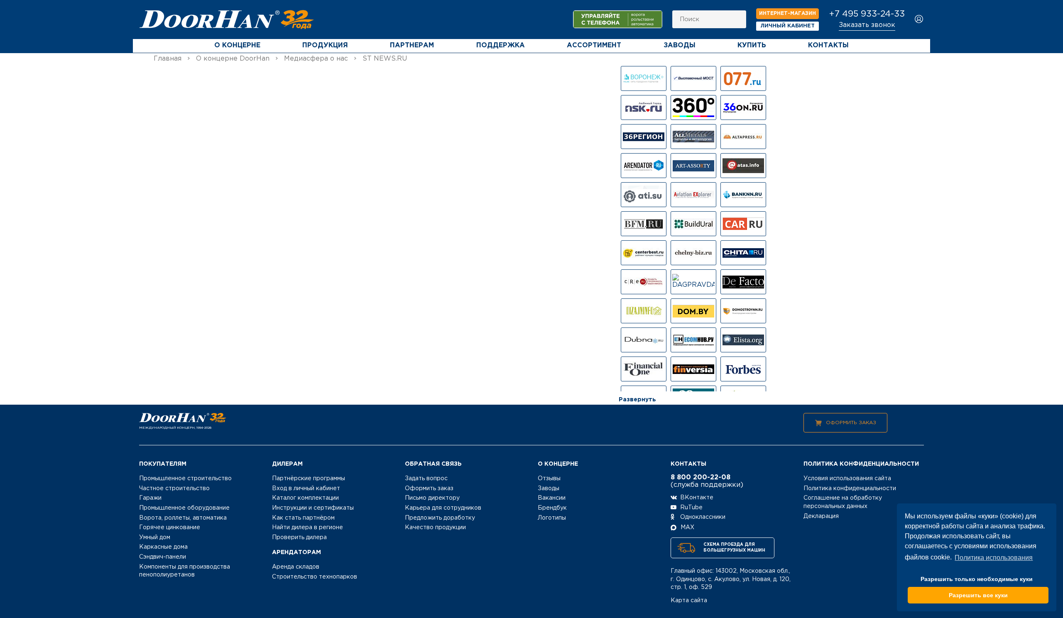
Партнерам (412, 45)
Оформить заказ (851, 422)
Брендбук (552, 508)
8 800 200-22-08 (700, 477)
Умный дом (154, 537)
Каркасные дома (163, 547)
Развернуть (637, 399)
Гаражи (150, 498)
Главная (167, 59)
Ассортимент (594, 45)
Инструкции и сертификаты (313, 508)
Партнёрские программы (308, 478)
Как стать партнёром (303, 517)
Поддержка (500, 45)
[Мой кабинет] (919, 19)
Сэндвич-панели (162, 556)
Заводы (680, 45)
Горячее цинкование (169, 527)
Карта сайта (689, 600)
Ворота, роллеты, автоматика (183, 517)
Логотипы (552, 517)
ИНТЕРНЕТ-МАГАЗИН (787, 13)
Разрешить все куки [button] (978, 595)
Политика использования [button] (994, 557)
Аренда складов (295, 566)
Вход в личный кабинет (306, 488)
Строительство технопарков (314, 576)
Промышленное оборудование (184, 508)
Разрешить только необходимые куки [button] (977, 579)
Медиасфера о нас (316, 59)
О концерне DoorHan (232, 59)
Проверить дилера (299, 537)
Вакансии (552, 498)
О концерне (237, 45)
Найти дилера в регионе (307, 527)
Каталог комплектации (305, 498)
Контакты (828, 45)
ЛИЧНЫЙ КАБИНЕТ (788, 26)
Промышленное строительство (185, 478)
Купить (751, 45)
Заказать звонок (867, 25)
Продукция (325, 45)
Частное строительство (174, 488)
